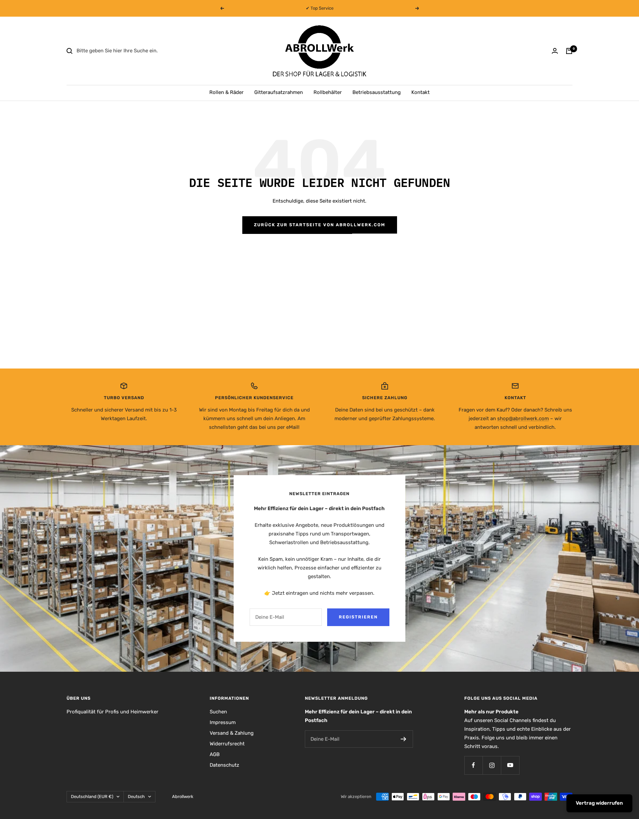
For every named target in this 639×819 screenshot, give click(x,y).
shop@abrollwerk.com (523, 418)
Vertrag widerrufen (599, 803)
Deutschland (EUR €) (92, 796)
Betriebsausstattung (376, 92)
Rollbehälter (328, 92)
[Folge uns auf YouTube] (510, 765)
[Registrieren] (403, 739)
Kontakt (420, 92)
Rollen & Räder (226, 92)
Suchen (218, 712)
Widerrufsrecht (227, 744)
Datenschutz (224, 765)
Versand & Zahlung (232, 733)
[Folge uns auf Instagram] (492, 765)
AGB (215, 754)
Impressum (223, 722)
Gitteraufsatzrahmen (278, 92)
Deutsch (136, 796)
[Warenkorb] (569, 51)
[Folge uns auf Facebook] (473, 765)
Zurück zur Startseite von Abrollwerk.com (319, 224)
